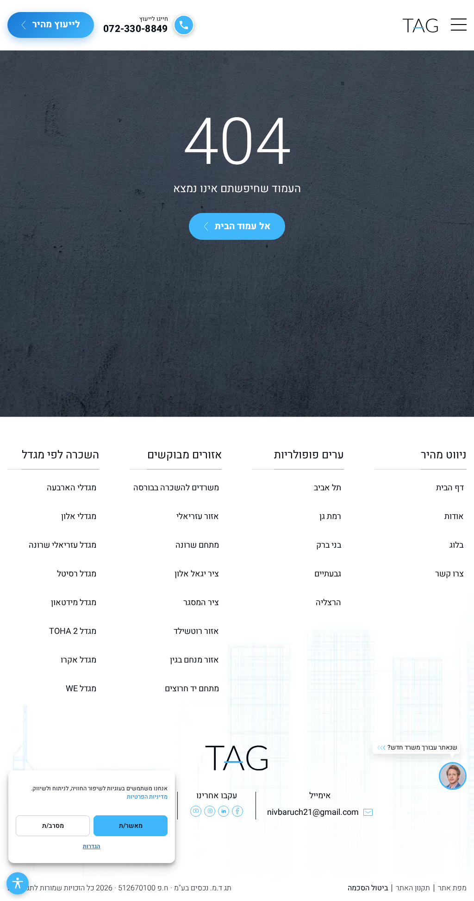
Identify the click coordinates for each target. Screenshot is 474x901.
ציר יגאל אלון (197, 574)
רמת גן (330, 516)
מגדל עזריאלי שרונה (62, 545)
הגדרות (91, 846)
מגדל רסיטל (76, 574)
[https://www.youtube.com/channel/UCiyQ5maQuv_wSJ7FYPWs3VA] (195, 811)
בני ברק (328, 545)
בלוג (456, 545)
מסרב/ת (53, 826)
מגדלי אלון (78, 516)
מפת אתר (452, 888)
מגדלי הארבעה (71, 488)
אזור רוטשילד (196, 631)
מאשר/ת (131, 826)
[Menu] (459, 25)
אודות (454, 516)
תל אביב (327, 488)
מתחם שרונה (197, 545)
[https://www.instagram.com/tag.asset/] (209, 811)
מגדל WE (81, 688)
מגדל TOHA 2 (72, 631)
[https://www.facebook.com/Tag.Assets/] (237, 811)
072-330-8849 (135, 29)
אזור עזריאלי (197, 516)
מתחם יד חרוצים (192, 688)
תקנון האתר (413, 888)
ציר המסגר (201, 602)
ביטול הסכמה (368, 888)
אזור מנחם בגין (194, 660)
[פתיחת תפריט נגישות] (17, 883)
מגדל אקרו (78, 660)
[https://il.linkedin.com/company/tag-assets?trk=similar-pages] (223, 811)
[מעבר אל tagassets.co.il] (421, 25)
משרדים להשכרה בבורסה (176, 488)
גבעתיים (327, 574)
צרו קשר (449, 574)
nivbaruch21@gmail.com (313, 812)
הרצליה (328, 602)
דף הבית (450, 488)
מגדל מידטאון (73, 602)
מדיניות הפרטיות (147, 797)
